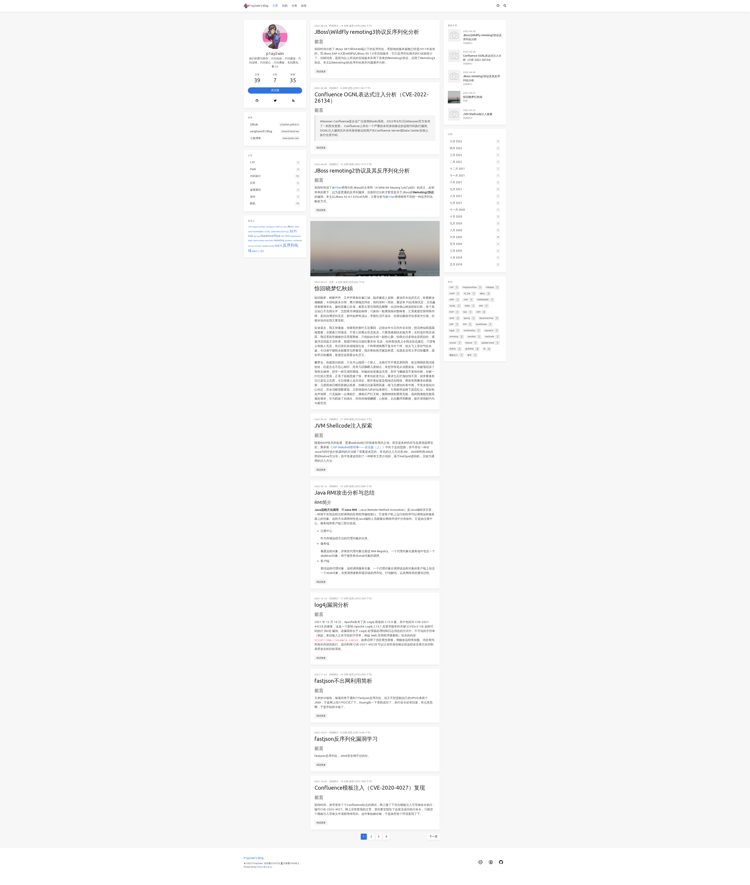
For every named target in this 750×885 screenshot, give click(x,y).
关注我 (275, 90)
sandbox (289, 240)
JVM (250, 232)
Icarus (269, 866)
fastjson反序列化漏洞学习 (346, 739)
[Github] (257, 101)
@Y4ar (336, 187)
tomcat (258, 246)
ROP (282, 232)
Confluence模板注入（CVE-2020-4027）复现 (369, 788)
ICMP (277, 227)
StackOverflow (270, 235)
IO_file (283, 227)
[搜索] (505, 6)
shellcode (297, 240)
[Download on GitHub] (498, 6)
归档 (285, 5)
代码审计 (333, 25)
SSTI (293, 231)
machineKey (258, 240)
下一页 (433, 836)
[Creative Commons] (480, 862)
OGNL (267, 232)
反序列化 (290, 245)
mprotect (269, 240)
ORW (273, 232)
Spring (257, 236)
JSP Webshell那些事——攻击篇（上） (357, 447)
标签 (304, 5)
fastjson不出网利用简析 (343, 681)
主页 (275, 5)
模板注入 (256, 251)
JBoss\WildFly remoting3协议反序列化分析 (366, 32)
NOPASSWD (258, 232)
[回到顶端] (450, 877)
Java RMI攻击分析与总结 (344, 492)
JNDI (296, 227)
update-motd (268, 246)
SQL (287, 232)
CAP (250, 227)
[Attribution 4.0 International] (491, 862)
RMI (278, 232)
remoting (279, 240)
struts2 (251, 246)
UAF (283, 236)
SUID (250, 235)
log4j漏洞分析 (331, 605)
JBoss (290, 226)
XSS (287, 235)
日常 (331, 282)
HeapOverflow (259, 227)
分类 (294, 5)
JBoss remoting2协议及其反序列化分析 (362, 170)
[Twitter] (275, 101)
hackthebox (295, 236)
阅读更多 (321, 71)
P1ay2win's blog (258, 5)
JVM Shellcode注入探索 (343, 425)
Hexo (260, 866)
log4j (250, 240)
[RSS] (293, 101)
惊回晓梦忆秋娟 (333, 288)
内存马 (278, 245)
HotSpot (270, 227)
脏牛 (262, 251)
